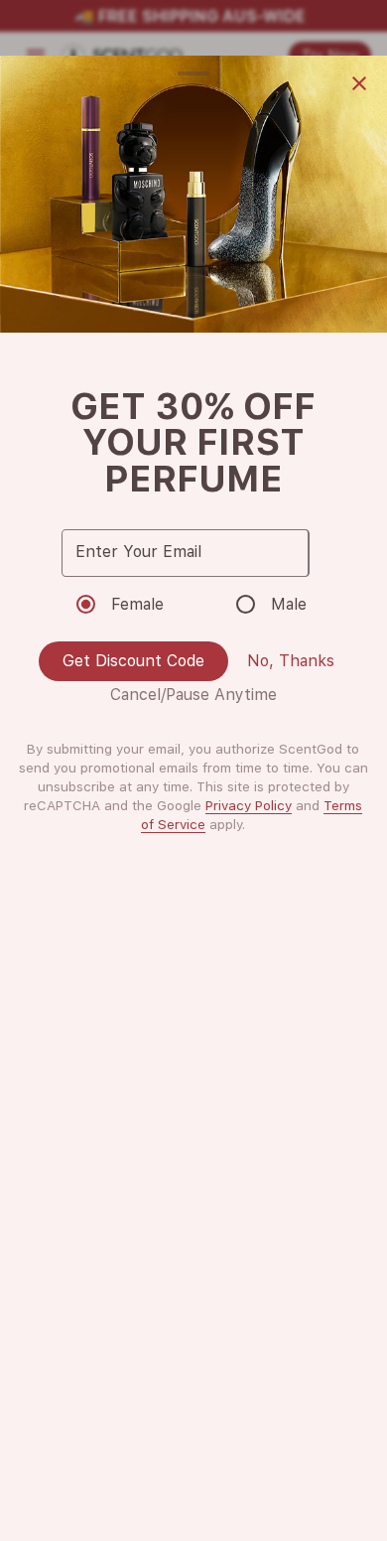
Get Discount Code (133, 660)
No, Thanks (290, 660)
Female (137, 604)
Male (289, 604)
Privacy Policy (248, 805)
